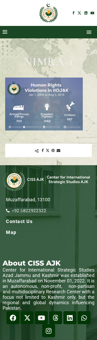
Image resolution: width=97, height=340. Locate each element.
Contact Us (19, 221)
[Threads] (55, 317)
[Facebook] (73, 13)
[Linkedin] (86, 13)
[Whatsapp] (84, 317)
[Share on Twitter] (47, 150)
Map (11, 232)
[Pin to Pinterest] (53, 150)
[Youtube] (92, 13)
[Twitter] (79, 13)
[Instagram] (48, 330)
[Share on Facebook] (43, 150)
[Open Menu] (89, 32)
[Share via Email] (58, 150)
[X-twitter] (27, 317)
